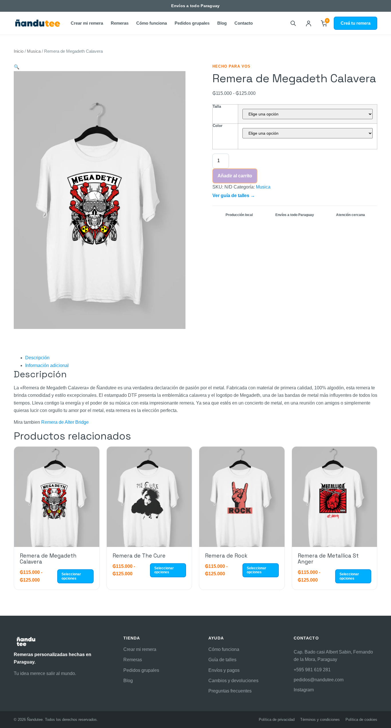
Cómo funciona (151, 23)
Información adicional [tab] (47, 365)
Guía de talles (222, 659)
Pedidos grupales (192, 23)
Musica (34, 51)
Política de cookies (361, 719)
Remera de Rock (226, 555)
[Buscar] (293, 23)
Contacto (243, 23)
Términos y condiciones (320, 719)
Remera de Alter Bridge (65, 422)
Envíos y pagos (224, 670)
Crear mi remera (87, 23)
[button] (16, 66)
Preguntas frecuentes (230, 690)
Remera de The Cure (138, 555)
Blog (222, 23)
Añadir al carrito (235, 175)
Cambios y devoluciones (233, 680)
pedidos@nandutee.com (318, 679)
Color (217, 125)
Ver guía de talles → (233, 195)
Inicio (18, 51)
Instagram (304, 689)
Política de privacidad (277, 719)
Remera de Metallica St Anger (328, 558)
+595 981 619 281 (312, 669)
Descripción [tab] (37, 357)
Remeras (120, 23)
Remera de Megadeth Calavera (48, 558)
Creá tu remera (355, 23)
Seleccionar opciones (71, 576)
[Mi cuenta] (308, 23)
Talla (217, 106)
